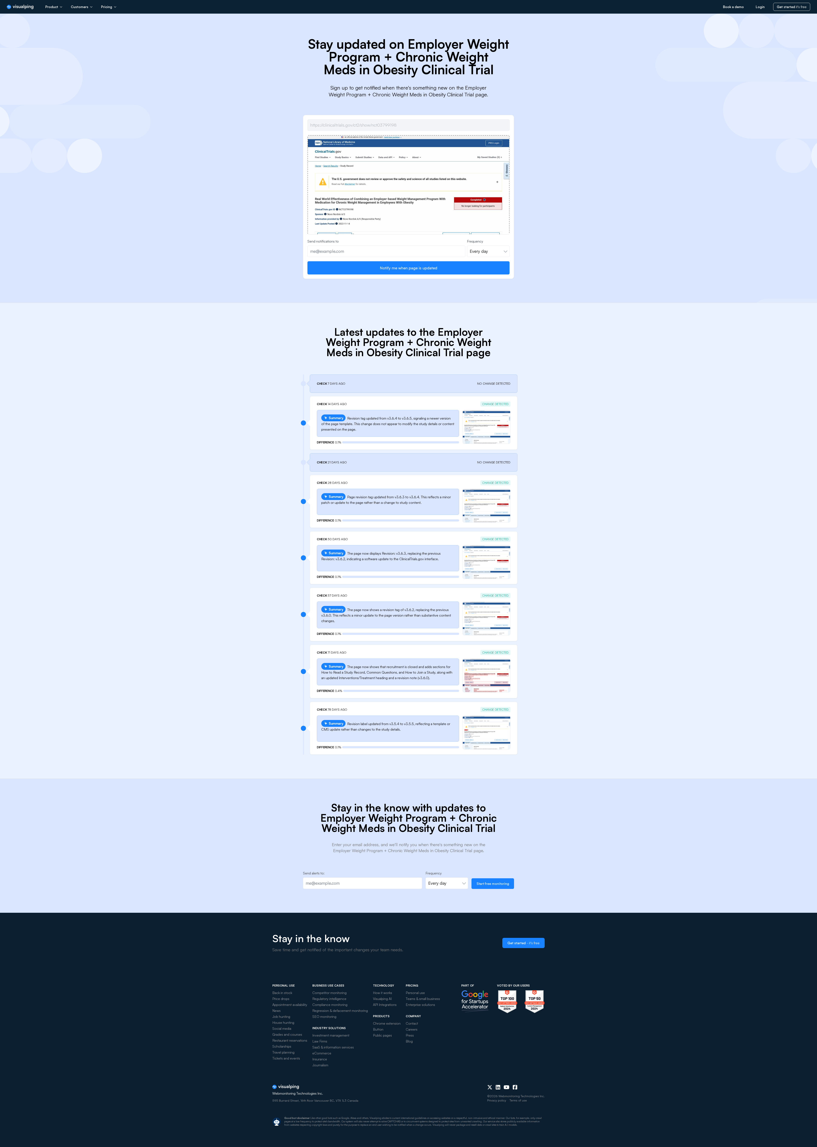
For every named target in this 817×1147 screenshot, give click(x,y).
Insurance (319, 1059)
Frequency (475, 241)
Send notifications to (323, 241)
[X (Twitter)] (489, 1087)
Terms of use (518, 1100)
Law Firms (319, 1041)
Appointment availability (289, 1005)
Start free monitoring (493, 883)
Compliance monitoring (329, 1005)
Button (378, 1029)
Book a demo (733, 7)
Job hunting (281, 1016)
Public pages (382, 1035)
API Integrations (385, 1005)
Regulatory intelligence (329, 999)
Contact (412, 1023)
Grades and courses (287, 1034)
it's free (792, 7)
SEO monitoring (324, 1016)
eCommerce (321, 1053)
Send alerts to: (313, 873)
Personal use (415, 993)
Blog (409, 1041)
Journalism (320, 1065)
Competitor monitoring (329, 993)
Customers (79, 7)
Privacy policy (496, 1100)
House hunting (283, 1022)
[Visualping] (20, 7)
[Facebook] (515, 1087)
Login (760, 7)
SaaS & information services (333, 1047)
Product (51, 7)
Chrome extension (387, 1023)
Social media (281, 1028)
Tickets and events (286, 1058)
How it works (382, 993)
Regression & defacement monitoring (340, 1010)
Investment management (330, 1035)
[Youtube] (506, 1087)
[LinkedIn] (498, 1087)
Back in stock (282, 993)
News (276, 1010)
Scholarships (281, 1046)
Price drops (280, 999)
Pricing (106, 7)
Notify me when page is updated (408, 268)
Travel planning (283, 1052)
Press (410, 1035)
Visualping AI (382, 999)
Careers (411, 1029)
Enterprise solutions (420, 1005)
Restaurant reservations (289, 1040)
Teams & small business (423, 999)
